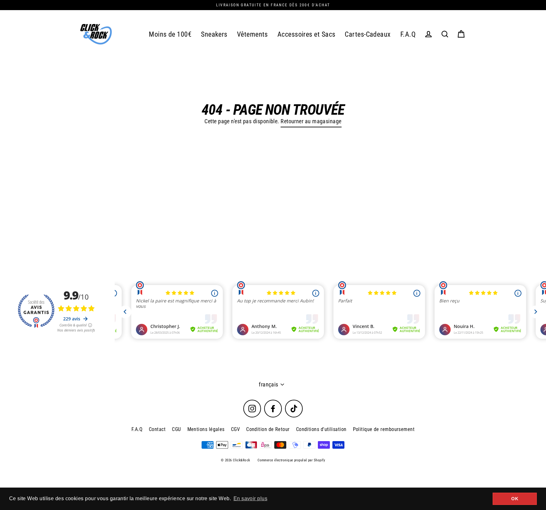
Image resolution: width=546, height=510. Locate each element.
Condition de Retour (268, 429)
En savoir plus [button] (250, 498)
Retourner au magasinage (311, 121)
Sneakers (214, 34)
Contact (157, 429)
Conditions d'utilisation (321, 429)
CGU (176, 429)
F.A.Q (408, 34)
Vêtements (252, 34)
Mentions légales (206, 429)
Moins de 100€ (170, 34)
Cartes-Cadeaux (368, 34)
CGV (235, 429)
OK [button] (514, 498)
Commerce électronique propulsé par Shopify (291, 460)
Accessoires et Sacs (306, 34)
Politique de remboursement (384, 429)
